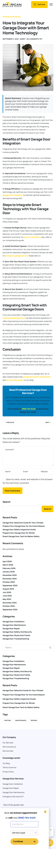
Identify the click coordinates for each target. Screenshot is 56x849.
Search (6, 501)
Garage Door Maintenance (14, 625)
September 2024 (10, 609)
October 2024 (9, 606)
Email (25, 471)
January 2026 (9, 572)
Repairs (34, 720)
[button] (45, 812)
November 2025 (10, 579)
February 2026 (9, 568)
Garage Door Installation (13, 621)
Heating (7, 720)
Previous (10, 422)
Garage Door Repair (12, 17)
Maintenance (20, 720)
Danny (23, 39)
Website (44, 471)
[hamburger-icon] (51, 4)
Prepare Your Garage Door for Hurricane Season (24, 526)
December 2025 (10, 575)
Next (47, 422)
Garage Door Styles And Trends (16, 635)
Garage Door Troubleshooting (16, 639)
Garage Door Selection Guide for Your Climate (23, 523)
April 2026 (7, 561)
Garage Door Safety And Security (17, 632)
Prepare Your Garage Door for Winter (19, 533)
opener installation (32, 237)
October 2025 (9, 582)
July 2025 (7, 592)
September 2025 (10, 585)
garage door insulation (13, 195)
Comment (9, 449)
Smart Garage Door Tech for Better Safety (21, 536)
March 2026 (8, 565)
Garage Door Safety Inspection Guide (19, 529)
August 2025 (8, 589)
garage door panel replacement (37, 377)
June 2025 (7, 596)
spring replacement (15, 380)
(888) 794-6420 (29, 409)
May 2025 (7, 599)
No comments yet (34, 39)
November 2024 (10, 603)
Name (8, 471)
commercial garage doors (14, 318)
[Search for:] (28, 647)
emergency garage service (16, 256)
